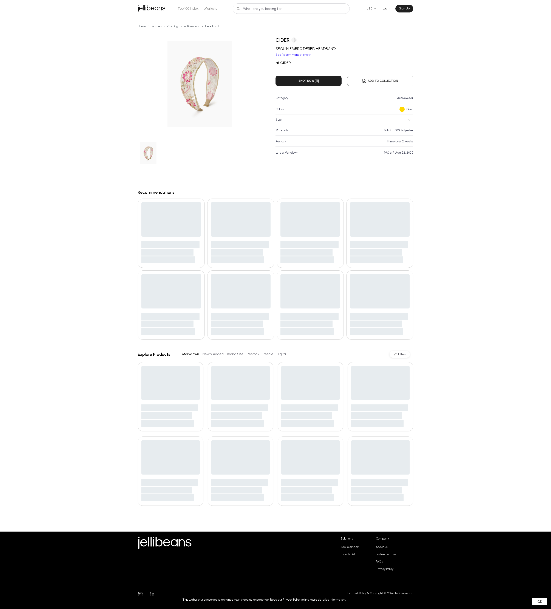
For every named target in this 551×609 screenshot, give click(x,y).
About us (381, 547)
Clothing (172, 26)
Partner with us (386, 554)
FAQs (379, 561)
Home (142, 26)
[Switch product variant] (148, 153)
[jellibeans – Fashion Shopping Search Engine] (151, 8)
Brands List (348, 554)
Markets (210, 8)
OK (539, 602)
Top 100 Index (188, 8)
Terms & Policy (356, 593)
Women (156, 26)
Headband (212, 26)
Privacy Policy (384, 569)
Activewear (191, 26)
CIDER (283, 40)
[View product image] (200, 84)
